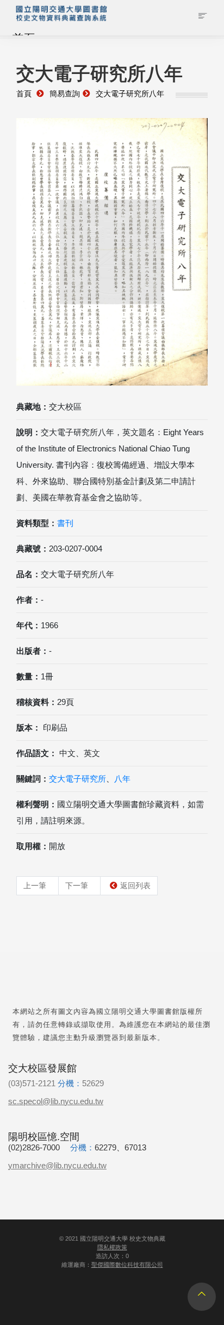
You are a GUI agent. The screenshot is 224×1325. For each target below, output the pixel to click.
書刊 (65, 523)
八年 (122, 778)
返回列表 (135, 885)
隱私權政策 (112, 1247)
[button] (30, 256)
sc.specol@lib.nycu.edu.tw (55, 1101)
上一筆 (34, 885)
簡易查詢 (64, 94)
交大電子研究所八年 (130, 94)
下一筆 (76, 885)
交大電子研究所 (77, 778)
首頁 (24, 94)
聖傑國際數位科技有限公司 (127, 1264)
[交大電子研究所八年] (112, 252)
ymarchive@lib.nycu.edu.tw (57, 1165)
